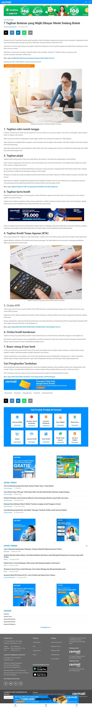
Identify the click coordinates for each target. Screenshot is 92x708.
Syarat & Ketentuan (56, 642)
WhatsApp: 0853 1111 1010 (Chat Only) (15, 670)
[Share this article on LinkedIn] (18, 33)
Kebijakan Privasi (55, 646)
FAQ (34, 646)
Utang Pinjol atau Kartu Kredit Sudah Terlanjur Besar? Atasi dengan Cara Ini (35, 327)
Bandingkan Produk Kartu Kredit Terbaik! (18, 66)
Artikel (34, 654)
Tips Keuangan (8, 20)
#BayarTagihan (8, 393)
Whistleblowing (55, 654)
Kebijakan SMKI (55, 650)
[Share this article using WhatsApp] (24, 33)
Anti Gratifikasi (55, 658)
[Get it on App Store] (49, 674)
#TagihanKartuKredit (47, 393)
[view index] (86, 546)
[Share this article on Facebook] (12, 33)
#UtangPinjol (17, 393)
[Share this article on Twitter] (6, 33)
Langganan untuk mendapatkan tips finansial (15, 693)
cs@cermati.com (15, 650)
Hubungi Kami (37, 650)
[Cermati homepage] (78, 693)
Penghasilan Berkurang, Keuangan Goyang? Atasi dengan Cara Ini (32, 58)
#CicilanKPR (37, 393)
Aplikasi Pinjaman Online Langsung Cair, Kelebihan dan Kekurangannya (34, 187)
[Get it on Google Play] (49, 669)
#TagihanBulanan (27, 393)
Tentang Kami (37, 642)
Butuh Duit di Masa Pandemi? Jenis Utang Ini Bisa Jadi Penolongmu (33, 377)
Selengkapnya (45, 627)
